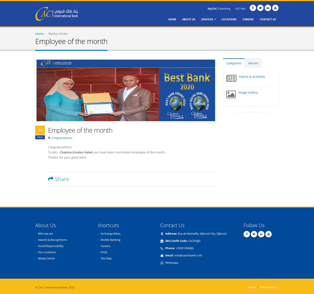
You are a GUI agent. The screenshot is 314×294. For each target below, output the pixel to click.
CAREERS (248, 19)
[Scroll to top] (310, 291)
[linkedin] (268, 8)
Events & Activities (252, 77)
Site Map (106, 258)
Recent (253, 63)
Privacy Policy (268, 287)
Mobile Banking (110, 240)
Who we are (45, 233)
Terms (251, 287)
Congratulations (62, 138)
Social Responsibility (51, 246)
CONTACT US (268, 19)
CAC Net (240, 8)
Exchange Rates (110, 233)
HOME (172, 19)
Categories (233, 63)
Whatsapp (171, 263)
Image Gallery (248, 92)
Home (39, 34)
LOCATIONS (228, 19)
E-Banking (219, 8)
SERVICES (207, 19)
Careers (105, 246)
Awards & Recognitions (52, 240)
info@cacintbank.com (188, 255)
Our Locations (47, 252)
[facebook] (253, 8)
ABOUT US (188, 19)
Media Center (46, 258)
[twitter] (260, 8)
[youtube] (275, 8)
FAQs (104, 252)
